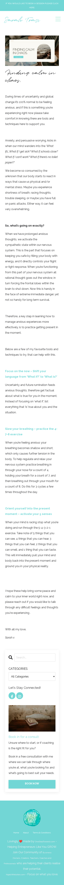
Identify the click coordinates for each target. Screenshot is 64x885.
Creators (25, 858)
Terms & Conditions (42, 832)
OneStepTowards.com (45, 841)
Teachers (34, 858)
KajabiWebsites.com (15, 874)
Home (16, 832)
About (26, 832)
